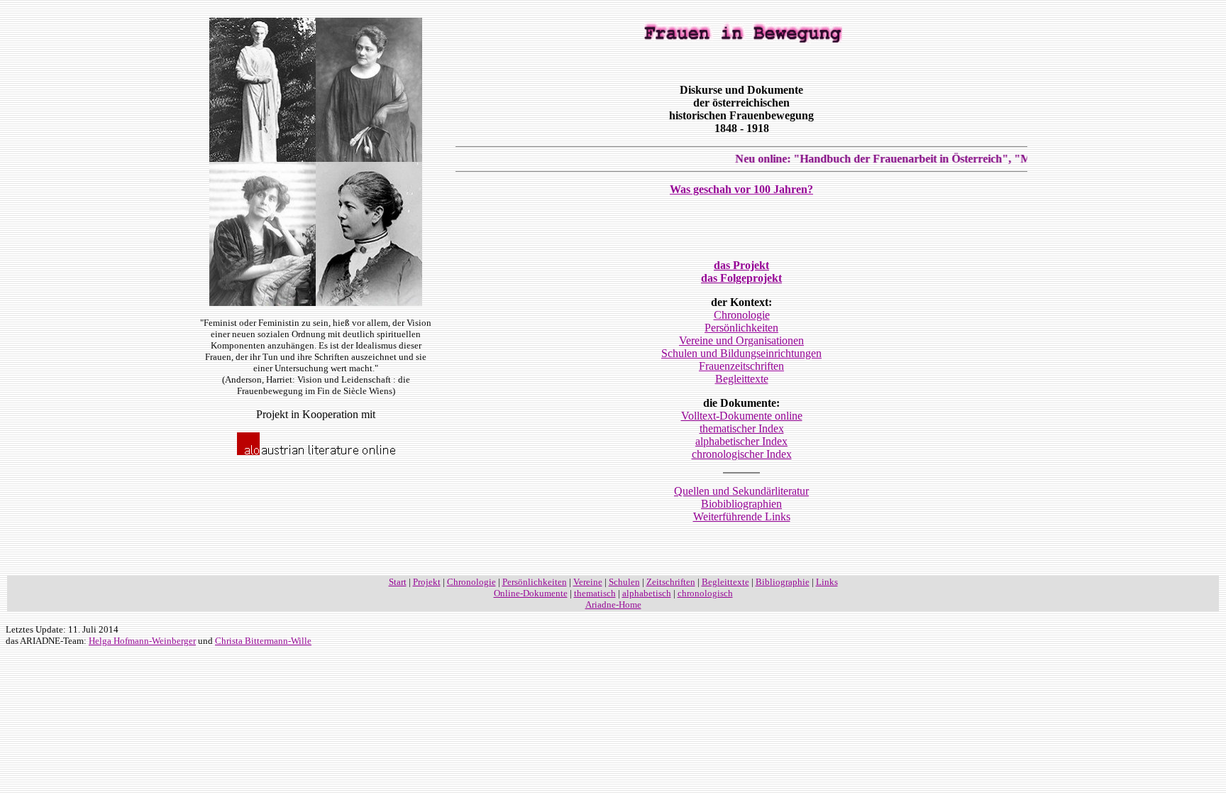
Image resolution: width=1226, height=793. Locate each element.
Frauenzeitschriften (741, 366)
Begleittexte (741, 379)
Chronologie (742, 315)
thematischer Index (742, 428)
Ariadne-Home (613, 604)
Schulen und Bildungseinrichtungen (741, 353)
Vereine (587, 581)
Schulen (624, 581)
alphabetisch (646, 593)
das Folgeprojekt (741, 278)
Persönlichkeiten (741, 328)
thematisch (595, 593)
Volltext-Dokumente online (741, 416)
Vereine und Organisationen (741, 340)
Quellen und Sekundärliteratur (741, 491)
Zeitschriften (670, 581)
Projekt (427, 581)
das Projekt (741, 265)
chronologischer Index (742, 454)
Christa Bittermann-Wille (263, 640)
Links (827, 581)
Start (398, 581)
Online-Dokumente (531, 593)
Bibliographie (783, 581)
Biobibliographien (741, 504)
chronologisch (705, 593)
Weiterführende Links (741, 516)
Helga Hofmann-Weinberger (142, 640)
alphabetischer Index (741, 441)
